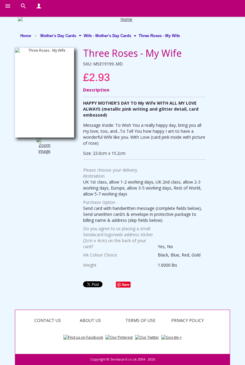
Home (25, 35)
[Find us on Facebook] (83, 337)
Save (125, 284)
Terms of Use (140, 320)
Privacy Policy (187, 320)
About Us (90, 320)
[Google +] (171, 337)
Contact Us (47, 320)
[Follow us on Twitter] (147, 337)
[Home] (124, 19)
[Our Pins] (119, 337)
